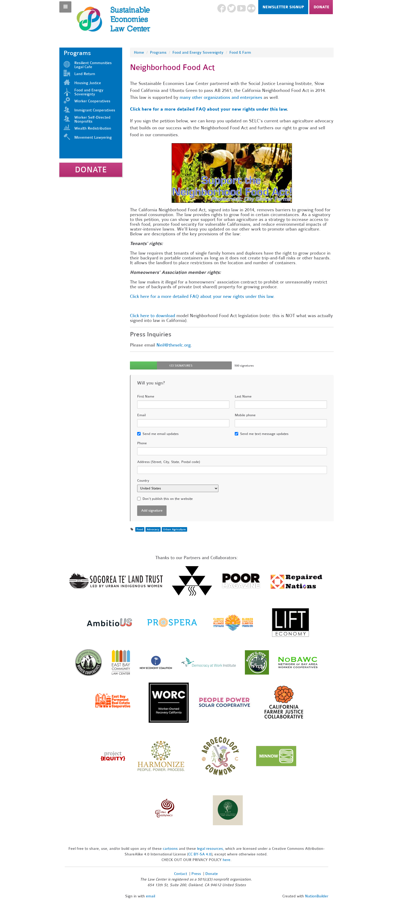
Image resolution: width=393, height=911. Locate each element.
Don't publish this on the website (167, 499)
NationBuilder (316, 896)
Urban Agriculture (174, 529)
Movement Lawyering (93, 137)
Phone (142, 443)
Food (140, 529)
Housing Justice (87, 83)
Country (143, 480)
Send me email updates (160, 434)
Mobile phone (245, 415)
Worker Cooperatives (92, 101)
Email (141, 415)
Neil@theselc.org (173, 345)
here (226, 860)
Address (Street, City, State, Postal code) (168, 462)
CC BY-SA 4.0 (199, 854)
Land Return (84, 74)
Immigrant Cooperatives (94, 110)
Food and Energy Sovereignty (88, 92)
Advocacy (153, 529)
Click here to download (152, 315)
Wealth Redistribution (92, 128)
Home (139, 52)
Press (196, 873)
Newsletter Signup (283, 7)
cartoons (170, 848)
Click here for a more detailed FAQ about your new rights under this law (208, 109)
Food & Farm (240, 52)
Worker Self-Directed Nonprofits (92, 119)
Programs (158, 52)
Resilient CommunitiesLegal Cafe (93, 65)
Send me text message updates (264, 434)
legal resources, (211, 848)
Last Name (243, 396)
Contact (180, 873)
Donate (321, 7)
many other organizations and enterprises (221, 97)
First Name (145, 396)
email (150, 896)
